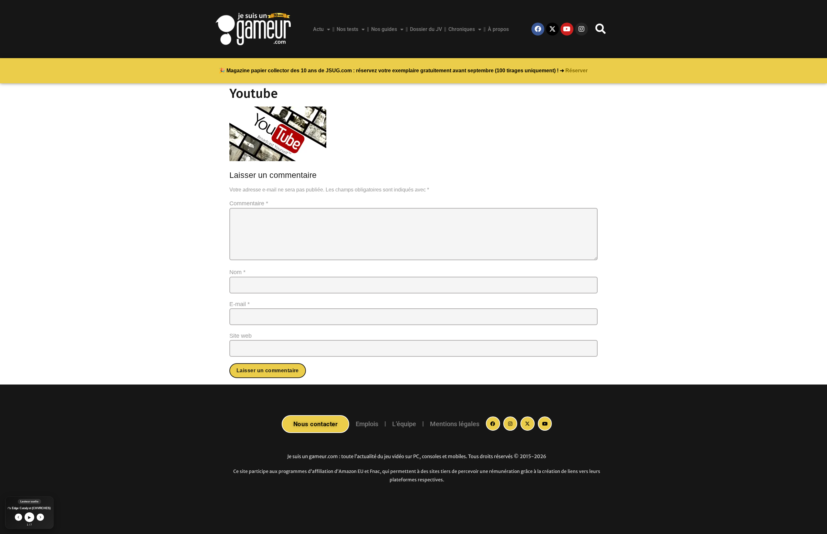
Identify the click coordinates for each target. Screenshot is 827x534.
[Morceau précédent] (18, 517)
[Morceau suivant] (40, 517)
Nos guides (384, 29)
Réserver (576, 70)
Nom (237, 272)
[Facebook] (537, 29)
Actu (318, 29)
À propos (498, 29)
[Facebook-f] (493, 423)
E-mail (239, 304)
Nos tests (347, 29)
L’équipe (404, 424)
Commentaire (248, 203)
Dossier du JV (426, 29)
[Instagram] (581, 29)
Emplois (367, 424)
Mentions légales (454, 424)
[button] (600, 29)
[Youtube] (566, 29)
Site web (240, 336)
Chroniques (461, 29)
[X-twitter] (552, 29)
